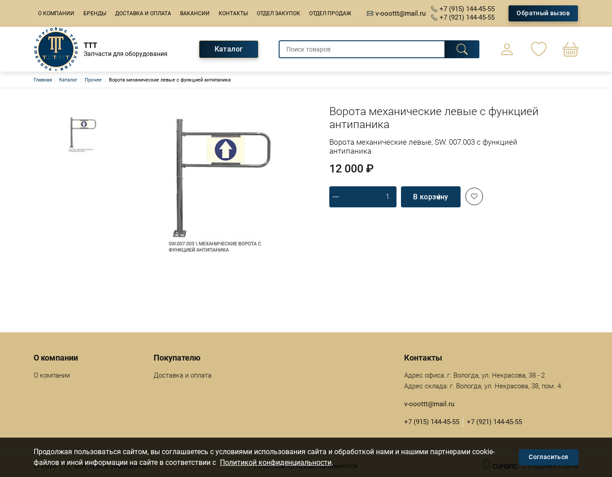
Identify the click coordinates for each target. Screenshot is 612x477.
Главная (43, 80)
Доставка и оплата (143, 13)
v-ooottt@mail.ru (400, 13)
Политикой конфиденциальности (276, 462)
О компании (56, 13)
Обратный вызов (543, 13)
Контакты (233, 13)
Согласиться (548, 456)
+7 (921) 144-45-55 (467, 17)
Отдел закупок (278, 13)
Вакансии (195, 13)
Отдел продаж (330, 13)
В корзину (430, 197)
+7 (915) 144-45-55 (467, 9)
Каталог (229, 49)
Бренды (94, 13)
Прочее (93, 80)
